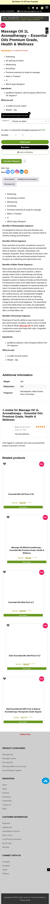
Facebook (6, 862)
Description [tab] (9, 179)
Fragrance (5, 120)
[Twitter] (12, 172)
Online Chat (25, 734)
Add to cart (25, 142)
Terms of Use (7, 835)
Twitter (4, 870)
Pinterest (5, 874)
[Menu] (47, 7)
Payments (6, 823)
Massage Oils (7, 754)
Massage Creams (9, 758)
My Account (6, 843)
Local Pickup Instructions (11, 839)
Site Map (5, 847)
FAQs (4, 809)
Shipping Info (7, 827)
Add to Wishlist (26, 152)
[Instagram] (17, 172)
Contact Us (6, 805)
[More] (26, 172)
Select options (23, 507)
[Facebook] (8, 172)
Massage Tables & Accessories (14, 766)
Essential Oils (13, 18)
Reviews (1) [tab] (9, 184)
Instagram (6, 866)
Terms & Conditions (38, 897)
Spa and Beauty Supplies (11, 770)
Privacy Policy (25, 900)
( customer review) (20, 50)
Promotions (6, 797)
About (4, 789)
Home (4, 18)
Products (5, 793)
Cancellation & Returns (11, 831)
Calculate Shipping (11, 161)
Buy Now (25, 147)
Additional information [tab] (27, 179)
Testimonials (7, 801)
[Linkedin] (22, 172)
